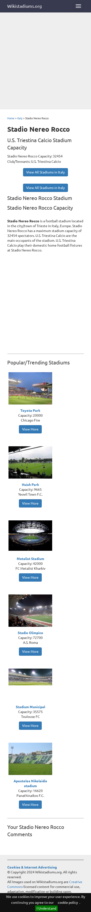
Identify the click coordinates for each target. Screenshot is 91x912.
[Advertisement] (45, 61)
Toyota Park (30, 411)
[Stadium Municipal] (31, 677)
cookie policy (68, 902)
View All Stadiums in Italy (45, 172)
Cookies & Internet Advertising (32, 867)
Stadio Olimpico (30, 633)
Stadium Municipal (30, 707)
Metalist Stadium (30, 559)
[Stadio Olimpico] (31, 611)
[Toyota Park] (31, 389)
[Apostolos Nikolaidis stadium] (31, 759)
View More (30, 429)
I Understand (46, 908)
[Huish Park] (31, 463)
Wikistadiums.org (24, 6)
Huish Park (30, 485)
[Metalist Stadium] (31, 535)
